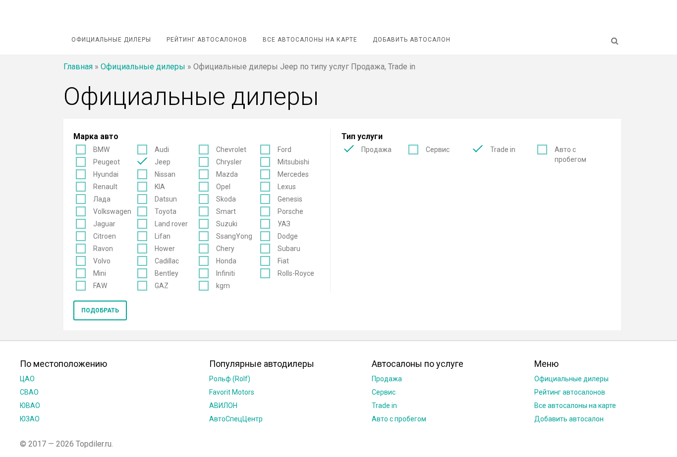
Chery (225, 249)
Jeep (162, 162)
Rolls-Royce (296, 273)
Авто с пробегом (570, 154)
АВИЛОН (223, 405)
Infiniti (225, 273)
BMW (101, 149)
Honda (226, 261)
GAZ (162, 286)
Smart (226, 211)
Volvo (102, 261)
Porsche (290, 211)
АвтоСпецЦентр (236, 419)
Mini (99, 273)
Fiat (283, 261)
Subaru (289, 249)
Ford (284, 149)
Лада (102, 199)
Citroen (104, 236)
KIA (160, 187)
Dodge (288, 236)
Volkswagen (112, 211)
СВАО (29, 392)
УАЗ (284, 224)
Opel (223, 187)
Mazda (227, 174)
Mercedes (293, 174)
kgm (223, 286)
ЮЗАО (30, 419)
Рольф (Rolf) (229, 379)
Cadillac (167, 261)
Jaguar (104, 224)
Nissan (165, 174)
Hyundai (105, 174)
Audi (162, 149)
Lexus (287, 187)
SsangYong (234, 236)
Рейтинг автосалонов (207, 39)
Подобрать (100, 310)
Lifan (162, 236)
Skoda (226, 199)
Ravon (103, 249)
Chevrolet (231, 149)
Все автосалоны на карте (310, 39)
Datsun (166, 199)
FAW (100, 286)
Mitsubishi (293, 162)
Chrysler (229, 162)
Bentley (166, 273)
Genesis (290, 199)
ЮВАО (30, 405)
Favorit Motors (231, 392)
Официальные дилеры (111, 39)
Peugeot (106, 162)
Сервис (438, 149)
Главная (78, 66)
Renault (105, 187)
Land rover (171, 224)
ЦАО (27, 379)
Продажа (376, 149)
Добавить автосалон (412, 39)
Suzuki (226, 224)
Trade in (502, 149)
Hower (165, 249)
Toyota (165, 211)
